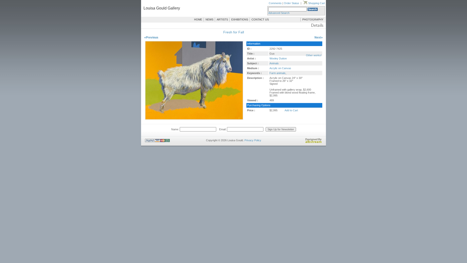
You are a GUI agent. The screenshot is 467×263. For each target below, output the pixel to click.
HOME (198, 19)
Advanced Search (278, 12)
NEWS (209, 19)
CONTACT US (260, 19)
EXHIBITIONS (239, 19)
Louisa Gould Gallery (162, 8)
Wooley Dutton (278, 58)
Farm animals (277, 73)
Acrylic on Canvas (280, 68)
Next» (318, 37)
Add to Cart (291, 110)
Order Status (291, 3)
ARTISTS (222, 19)
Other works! (314, 55)
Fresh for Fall (233, 32)
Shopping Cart (316, 3)
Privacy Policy (252, 140)
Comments (275, 3)
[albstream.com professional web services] (313, 142)
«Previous (151, 37)
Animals (274, 63)
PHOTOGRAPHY (312, 19)
